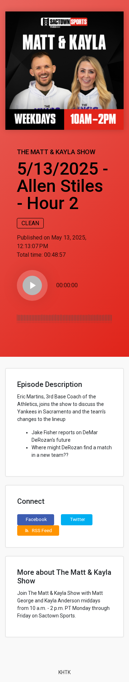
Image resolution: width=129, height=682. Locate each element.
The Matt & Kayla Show (56, 152)
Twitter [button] (77, 519)
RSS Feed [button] (38, 530)
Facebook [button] (36, 519)
